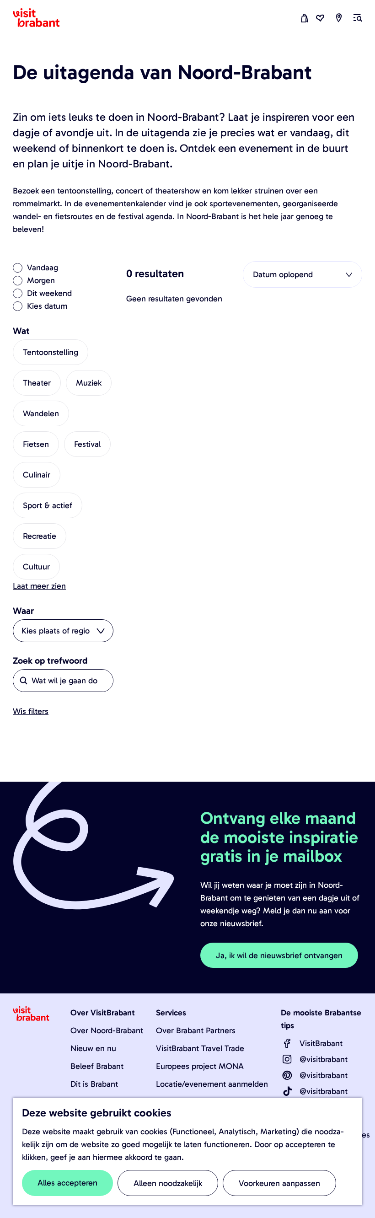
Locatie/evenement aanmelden (212, 1084)
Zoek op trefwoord (50, 660)
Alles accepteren (67, 1183)
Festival (87, 444)
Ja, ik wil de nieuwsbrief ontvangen (279, 955)
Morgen (41, 280)
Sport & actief (47, 505)
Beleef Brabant (96, 1066)
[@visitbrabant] (287, 1059)
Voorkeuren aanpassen (279, 1183)
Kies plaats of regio (55, 631)
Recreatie (39, 536)
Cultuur (36, 567)
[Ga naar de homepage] (41, 17)
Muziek (89, 383)
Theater (37, 383)
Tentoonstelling (50, 352)
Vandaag (42, 268)
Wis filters (30, 711)
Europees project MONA (200, 1066)
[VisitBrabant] (287, 1043)
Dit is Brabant (94, 1084)
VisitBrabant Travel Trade (200, 1048)
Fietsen (36, 444)
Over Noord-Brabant (106, 1030)
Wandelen (41, 413)
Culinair (36, 475)
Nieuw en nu (93, 1048)
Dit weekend (49, 293)
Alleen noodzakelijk (168, 1183)
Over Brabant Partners (196, 1030)
